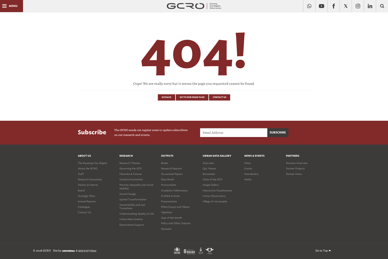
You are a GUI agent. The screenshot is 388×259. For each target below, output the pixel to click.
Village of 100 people (215, 201)
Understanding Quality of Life (136, 213)
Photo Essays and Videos (175, 206)
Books (164, 163)
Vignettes (166, 212)
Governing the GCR (130, 168)
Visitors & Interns (88, 184)
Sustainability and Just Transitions (132, 206)
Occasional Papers (172, 173)
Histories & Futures (130, 173)
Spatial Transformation (132, 199)
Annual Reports (87, 201)
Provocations (168, 184)
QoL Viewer (209, 168)
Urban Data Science (131, 219)
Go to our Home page (192, 97)
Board (81, 190)
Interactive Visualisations (217, 190)
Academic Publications (174, 190)
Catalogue (84, 206)
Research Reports (171, 168)
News (247, 163)
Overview (208, 163)
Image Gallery (211, 184)
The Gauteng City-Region (92, 163)
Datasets (166, 228)
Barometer (209, 173)
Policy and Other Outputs (176, 223)
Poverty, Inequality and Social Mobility (136, 186)
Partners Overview (297, 163)
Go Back (166, 97)
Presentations (169, 201)
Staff (81, 173)
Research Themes (129, 163)
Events (248, 168)
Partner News (294, 173)
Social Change (127, 193)
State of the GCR (212, 179)
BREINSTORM (87, 250)
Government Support (131, 224)
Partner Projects (295, 168)
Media (248, 179)
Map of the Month (171, 217)
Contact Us (219, 97)
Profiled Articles (170, 195)
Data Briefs (167, 179)
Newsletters (251, 173)
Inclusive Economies (131, 179)
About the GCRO (87, 168)
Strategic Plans (86, 195)
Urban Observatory (214, 195)
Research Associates (90, 179)
